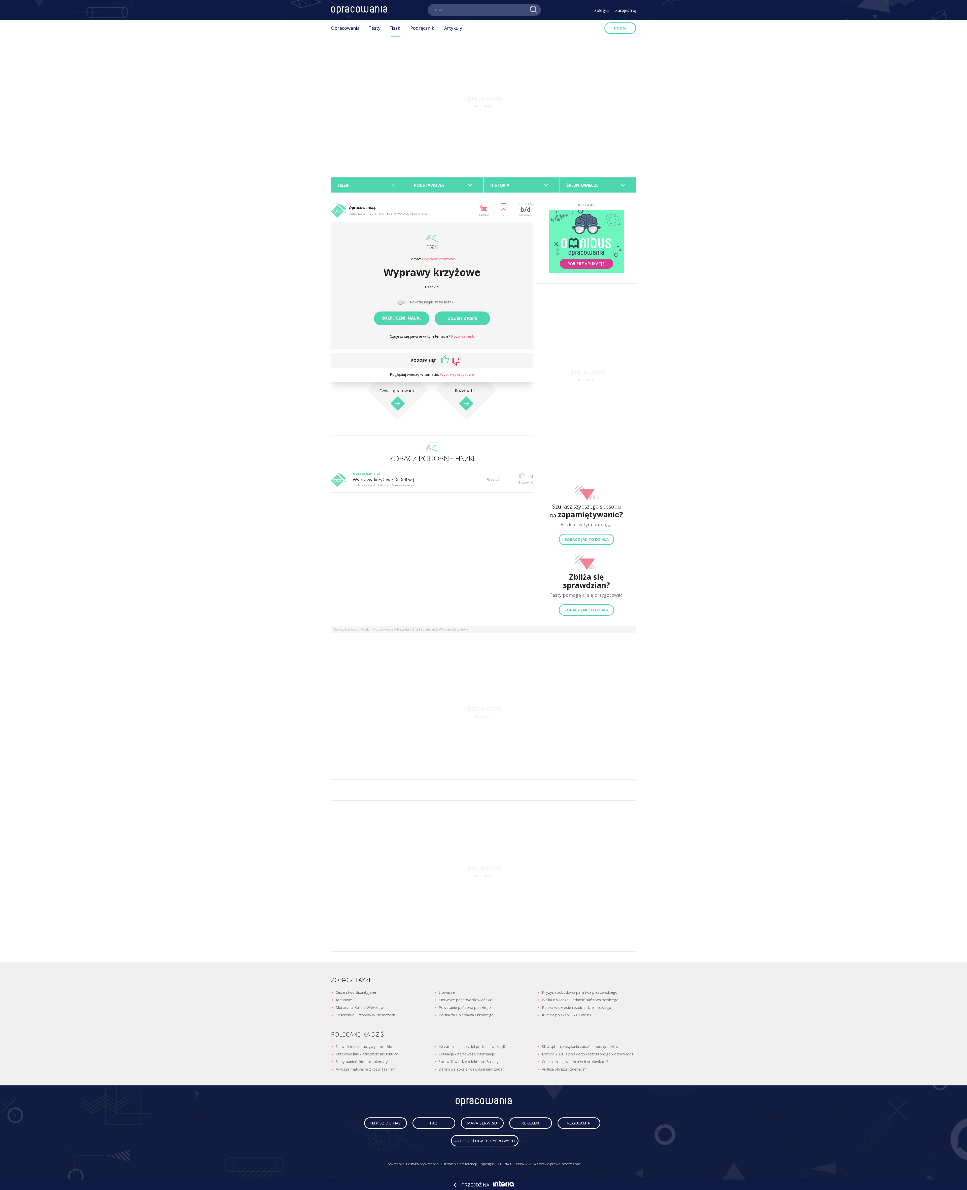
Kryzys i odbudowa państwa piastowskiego (579, 992)
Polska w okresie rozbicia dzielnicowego (576, 1007)
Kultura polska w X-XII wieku (566, 1014)
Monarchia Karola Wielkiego (359, 1007)
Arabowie (344, 999)
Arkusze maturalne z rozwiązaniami (366, 1069)
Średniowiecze (424, 629)
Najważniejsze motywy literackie (364, 1046)
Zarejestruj (625, 10)
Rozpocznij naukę (402, 318)
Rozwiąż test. (462, 336)
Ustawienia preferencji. (459, 1164)
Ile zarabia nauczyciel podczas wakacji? (472, 1046)
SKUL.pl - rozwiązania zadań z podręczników (580, 1046)
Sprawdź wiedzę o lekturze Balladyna (471, 1061)
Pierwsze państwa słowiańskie (465, 999)
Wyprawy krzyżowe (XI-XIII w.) (383, 480)
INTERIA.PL (505, 1164)
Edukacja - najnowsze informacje (467, 1053)
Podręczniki (422, 28)
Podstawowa (383, 629)
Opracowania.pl (345, 629)
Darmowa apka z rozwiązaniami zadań (472, 1069)
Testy (374, 28)
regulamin (579, 1122)
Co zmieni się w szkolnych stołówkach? (575, 1061)
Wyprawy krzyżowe (438, 259)
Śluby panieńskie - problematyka (364, 1061)
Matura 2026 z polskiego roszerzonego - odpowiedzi (588, 1053)
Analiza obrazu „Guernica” (564, 1069)
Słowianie (447, 992)
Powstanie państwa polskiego (465, 1007)
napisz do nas (385, 1122)
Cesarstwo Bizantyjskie (356, 992)
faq (434, 1122)
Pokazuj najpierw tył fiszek (431, 302)
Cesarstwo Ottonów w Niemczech (365, 1014)
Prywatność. (395, 1164)
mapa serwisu (482, 1122)
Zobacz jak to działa (586, 539)
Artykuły (453, 28)
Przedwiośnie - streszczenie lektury (367, 1053)
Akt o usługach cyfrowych (484, 1140)
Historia (403, 629)
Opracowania (345, 28)
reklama (530, 1122)
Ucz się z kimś (462, 318)
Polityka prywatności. (423, 1164)
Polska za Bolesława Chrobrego (466, 1014)
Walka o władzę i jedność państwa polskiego (580, 999)
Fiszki (395, 28)
